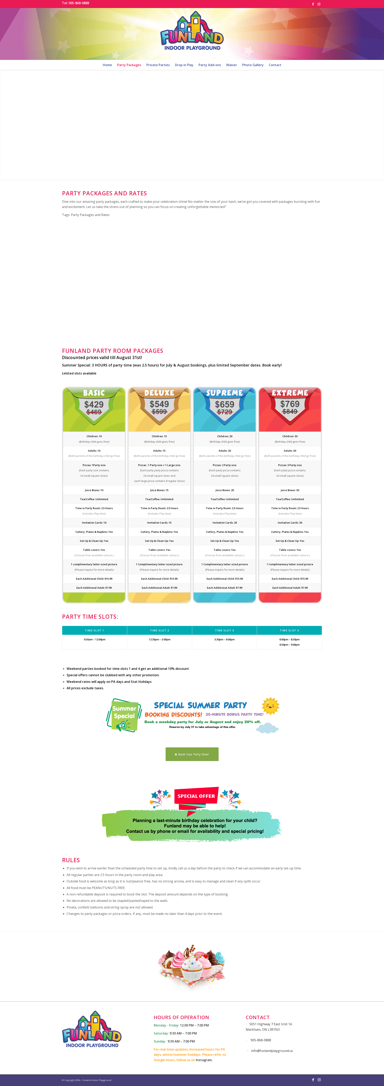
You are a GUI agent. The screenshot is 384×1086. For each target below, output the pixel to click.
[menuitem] (107, 65)
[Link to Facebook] (313, 4)
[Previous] (71, 267)
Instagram (204, 1060)
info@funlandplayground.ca (272, 1051)
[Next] (313, 267)
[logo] (192, 34)
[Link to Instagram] (319, 4)
